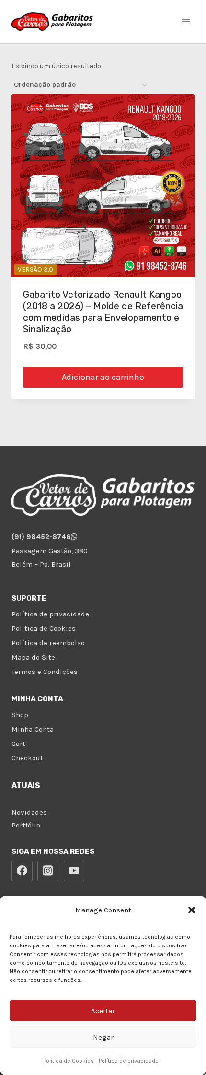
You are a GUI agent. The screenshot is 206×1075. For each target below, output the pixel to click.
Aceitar (103, 1010)
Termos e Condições (44, 671)
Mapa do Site (33, 657)
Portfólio (25, 825)
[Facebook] (22, 871)
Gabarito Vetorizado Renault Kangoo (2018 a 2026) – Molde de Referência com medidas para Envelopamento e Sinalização (103, 312)
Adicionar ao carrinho (103, 377)
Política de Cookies (68, 1060)
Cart (18, 743)
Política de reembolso (48, 642)
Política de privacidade (129, 1060)
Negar (103, 1037)
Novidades (29, 812)
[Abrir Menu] (186, 21)
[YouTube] (74, 871)
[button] (191, 910)
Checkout (27, 758)
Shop (19, 714)
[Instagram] (47, 871)
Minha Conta (32, 729)
